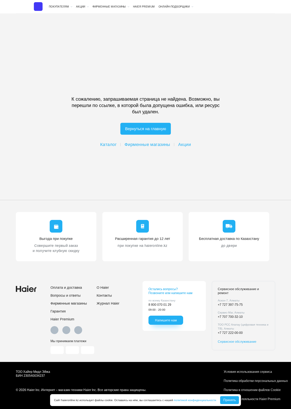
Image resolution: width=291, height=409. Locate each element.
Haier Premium (144, 6)
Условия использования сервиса (248, 371)
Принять (229, 400)
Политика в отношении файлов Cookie (249, 390)
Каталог (108, 144)
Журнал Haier (108, 303)
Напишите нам (166, 320)
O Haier (103, 288)
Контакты (104, 295)
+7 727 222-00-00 (230, 332)
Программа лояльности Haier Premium (249, 399)
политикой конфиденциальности (195, 400)
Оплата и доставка (66, 288)
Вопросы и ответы (65, 295)
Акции (184, 144)
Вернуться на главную (145, 129)
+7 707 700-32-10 (230, 316)
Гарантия (58, 311)
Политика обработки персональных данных (249, 380)
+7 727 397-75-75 (230, 304)
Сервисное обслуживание (237, 341)
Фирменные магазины (147, 144)
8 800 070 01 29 (159, 304)
